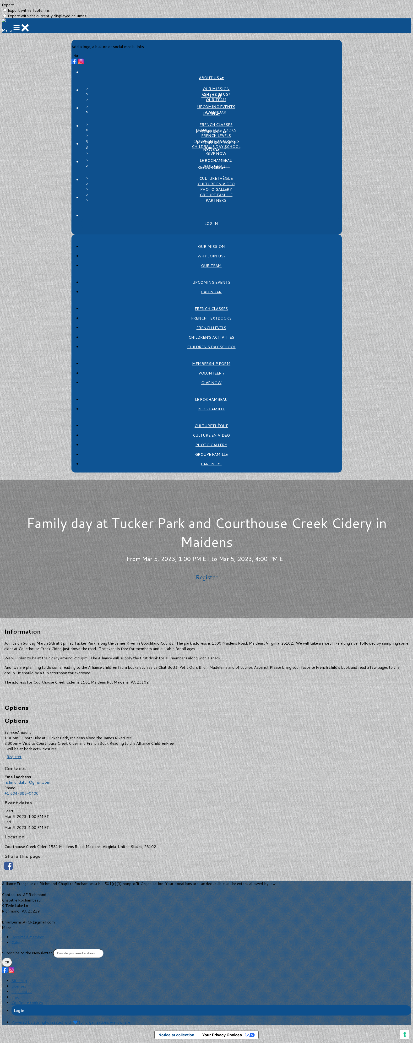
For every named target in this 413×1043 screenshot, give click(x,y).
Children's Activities (211, 337)
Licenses (18, 986)
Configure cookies (27, 1002)
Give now (216, 153)
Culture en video (216, 183)
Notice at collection (176, 1034)
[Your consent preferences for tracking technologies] (404, 1034)
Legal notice (21, 991)
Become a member (27, 937)
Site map (19, 980)
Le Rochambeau (216, 160)
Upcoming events (216, 106)
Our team (216, 99)
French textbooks (211, 318)
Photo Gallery (216, 189)
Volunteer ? (211, 373)
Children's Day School (211, 346)
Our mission (216, 88)
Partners (216, 200)
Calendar (211, 291)
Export (8, 4)
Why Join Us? (211, 256)
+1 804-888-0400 (21, 793)
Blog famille (211, 409)
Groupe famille (216, 194)
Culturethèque (216, 178)
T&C (15, 997)
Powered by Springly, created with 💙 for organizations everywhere (70, 1022)
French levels (216, 135)
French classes (216, 124)
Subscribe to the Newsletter (27, 953)
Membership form (216, 142)
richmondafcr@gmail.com (27, 782)
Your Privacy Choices (222, 1034)
